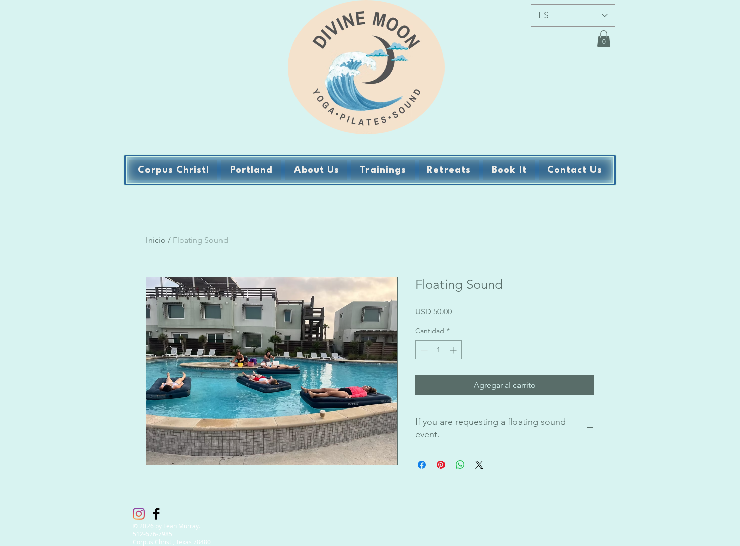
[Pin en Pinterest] (441, 465)
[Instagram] (139, 514)
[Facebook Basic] (156, 514)
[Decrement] (423, 350)
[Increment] (454, 350)
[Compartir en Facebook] (422, 465)
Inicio (156, 240)
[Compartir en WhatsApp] (460, 465)
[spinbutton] (438, 350)
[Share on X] (479, 465)
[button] (604, 38)
